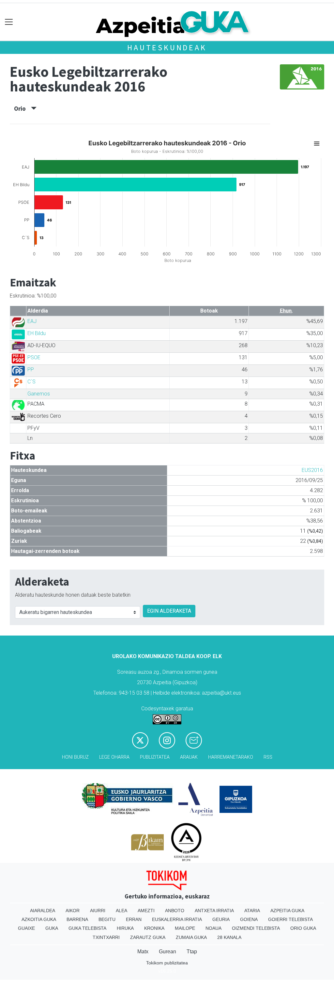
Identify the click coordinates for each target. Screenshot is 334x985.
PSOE (33, 357)
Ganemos (38, 394)
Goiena (249, 919)
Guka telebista (87, 928)
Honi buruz (75, 757)
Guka (51, 928)
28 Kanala (229, 937)
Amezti (146, 910)
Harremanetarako (230, 757)
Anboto (174, 910)
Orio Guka (303, 928)
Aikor (73, 910)
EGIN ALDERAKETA (169, 611)
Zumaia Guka (191, 937)
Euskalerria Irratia (177, 919)
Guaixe (26, 928)
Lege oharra (114, 757)
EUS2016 (312, 470)
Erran (134, 919)
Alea (121, 910)
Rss (268, 757)
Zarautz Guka (147, 937)
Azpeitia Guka (287, 910)
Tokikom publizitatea (167, 962)
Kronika (154, 928)
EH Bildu (36, 333)
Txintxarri (106, 937)
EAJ (32, 321)
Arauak (189, 757)
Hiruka (125, 928)
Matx (142, 951)
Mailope (185, 928)
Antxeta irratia (214, 910)
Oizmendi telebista (256, 928)
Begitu (107, 919)
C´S (31, 382)
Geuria (221, 919)
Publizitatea (155, 757)
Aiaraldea (42, 910)
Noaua (213, 928)
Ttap (192, 951)
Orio (22, 108)
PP (30, 369)
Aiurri (97, 910)
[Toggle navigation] (9, 22)
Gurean (167, 951)
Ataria (252, 910)
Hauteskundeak (166, 47)
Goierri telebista (290, 919)
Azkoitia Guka (39, 919)
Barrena (77, 919)
